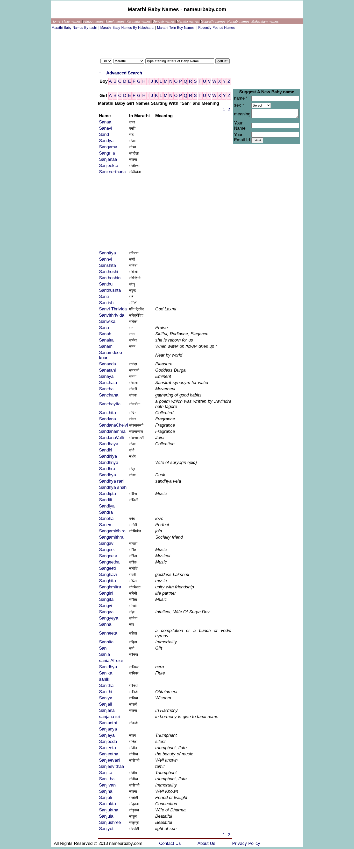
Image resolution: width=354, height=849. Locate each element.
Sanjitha (107, 778)
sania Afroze (111, 660)
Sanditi (105, 499)
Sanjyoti (107, 828)
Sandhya (107, 474)
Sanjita (105, 772)
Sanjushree (110, 822)
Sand (104, 134)
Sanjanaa (108, 159)
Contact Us (170, 843)
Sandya (106, 140)
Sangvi (105, 605)
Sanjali (105, 704)
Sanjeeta (107, 747)
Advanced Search (124, 73)
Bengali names (164, 21)
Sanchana (108, 395)
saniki (104, 679)
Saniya (105, 697)
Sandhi (105, 450)
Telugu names (94, 21)
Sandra (106, 512)
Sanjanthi (108, 722)
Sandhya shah (112, 487)
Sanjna (105, 791)
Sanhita (106, 641)
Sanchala (108, 382)
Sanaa (105, 122)
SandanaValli (111, 437)
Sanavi (105, 128)
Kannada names (139, 21)
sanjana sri (109, 716)
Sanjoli (105, 797)
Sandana (107, 418)
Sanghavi (108, 574)
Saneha (106, 518)
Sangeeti (107, 568)
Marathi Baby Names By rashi (75, 28)
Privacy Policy (246, 843)
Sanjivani (108, 785)
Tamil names (115, 21)
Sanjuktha (108, 810)
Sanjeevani (109, 760)
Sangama (108, 146)
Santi (104, 296)
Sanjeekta (108, 165)
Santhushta (110, 290)
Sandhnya (108, 462)
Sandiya (107, 506)
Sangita (106, 599)
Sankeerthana (112, 171)
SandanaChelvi (113, 425)
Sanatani (107, 370)
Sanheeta (108, 633)
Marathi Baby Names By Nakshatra (127, 28)
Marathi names (188, 21)
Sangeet (107, 549)
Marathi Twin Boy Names (176, 28)
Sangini (106, 593)
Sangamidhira (112, 530)
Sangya (106, 611)
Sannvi (105, 259)
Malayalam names (265, 21)
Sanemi (106, 524)
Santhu (105, 284)
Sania (104, 654)
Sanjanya (108, 729)
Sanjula (106, 816)
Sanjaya (107, 735)
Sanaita (106, 340)
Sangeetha (109, 562)
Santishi (107, 302)
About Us (207, 843)
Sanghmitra (110, 586)
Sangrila (107, 153)
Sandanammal (112, 431)
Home (56, 21)
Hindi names (72, 21)
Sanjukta (107, 803)
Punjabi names (239, 21)
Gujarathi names (213, 21)
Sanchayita (110, 403)
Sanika (105, 673)
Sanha (105, 624)
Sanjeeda (108, 741)
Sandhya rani (111, 481)
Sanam (105, 346)
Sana (104, 327)
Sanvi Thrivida (113, 309)
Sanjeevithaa (111, 766)
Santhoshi (108, 271)
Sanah (105, 333)
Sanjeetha (108, 753)
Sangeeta (108, 555)
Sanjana (107, 710)
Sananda (107, 363)
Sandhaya (108, 443)
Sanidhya (108, 666)
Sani (103, 648)
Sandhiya (108, 456)
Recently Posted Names (216, 28)
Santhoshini (110, 277)
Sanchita (107, 412)
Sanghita (107, 580)
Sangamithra (111, 537)
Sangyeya (108, 618)
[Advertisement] (146, 42)
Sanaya (106, 376)
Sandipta (107, 493)
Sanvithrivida (111, 315)
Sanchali (107, 388)
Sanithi (105, 691)
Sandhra (107, 468)
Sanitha (106, 685)
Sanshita (107, 265)
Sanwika (107, 321)
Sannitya (107, 252)
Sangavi (107, 543)
